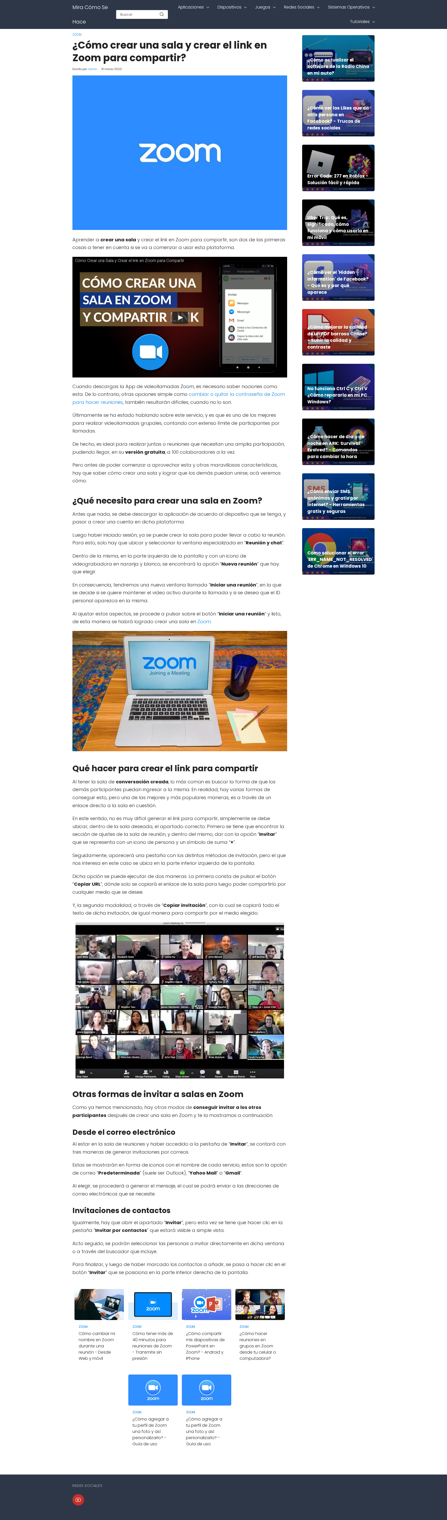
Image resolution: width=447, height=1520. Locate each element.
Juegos (262, 7)
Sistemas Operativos (349, 7)
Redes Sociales (299, 7)
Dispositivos (229, 7)
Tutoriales (360, 22)
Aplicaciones (191, 7)
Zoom (76, 34)
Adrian (92, 69)
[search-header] (162, 14)
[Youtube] (78, 1500)
